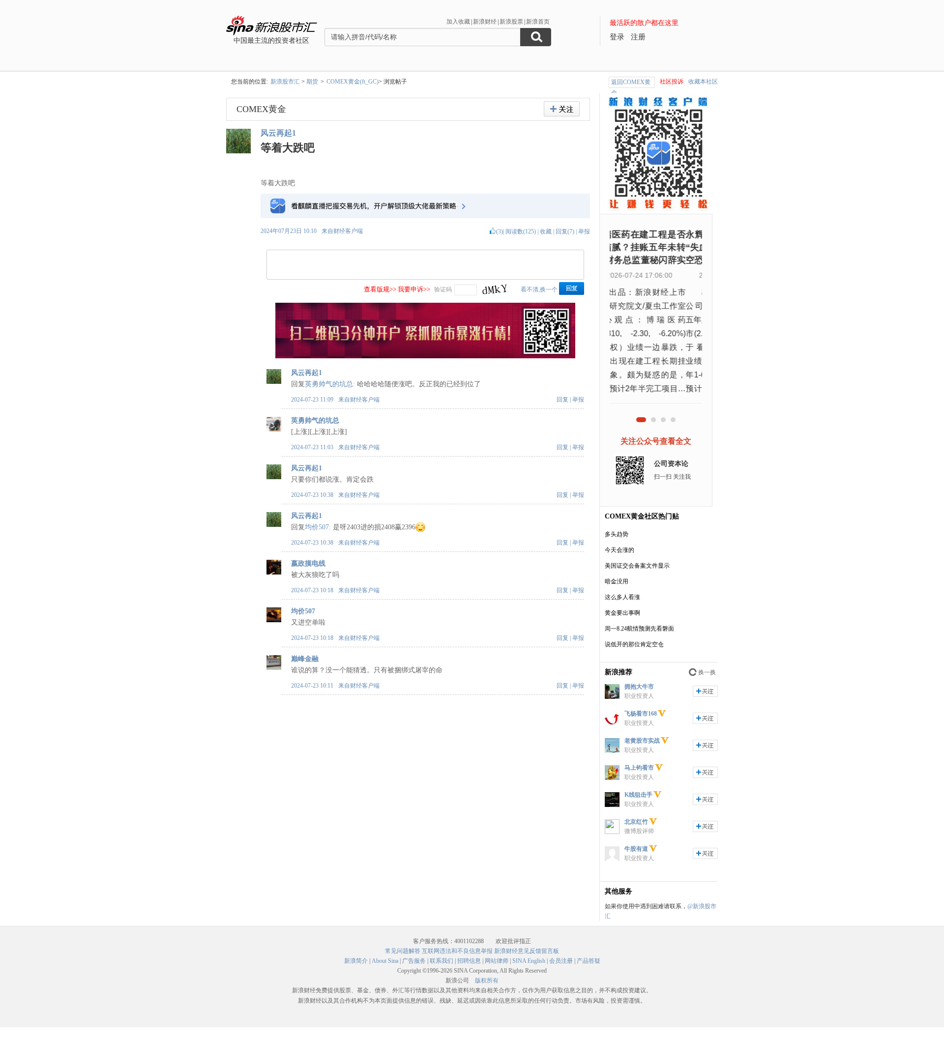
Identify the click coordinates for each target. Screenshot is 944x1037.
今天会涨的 (619, 550)
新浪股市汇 (285, 81)
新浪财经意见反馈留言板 (526, 951)
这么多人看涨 (622, 597)
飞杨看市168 (640, 713)
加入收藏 (458, 21)
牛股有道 (636, 848)
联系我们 (441, 960)
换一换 (707, 672)
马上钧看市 (639, 767)
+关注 (562, 108)
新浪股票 (511, 21)
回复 (562, 399)
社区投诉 (671, 81)
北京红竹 (636, 821)
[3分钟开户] (425, 356)
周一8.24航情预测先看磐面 (639, 628)
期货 (312, 81)
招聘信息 (469, 960)
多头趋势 (616, 534)
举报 (584, 231)
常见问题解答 (402, 951)
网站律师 (496, 960)
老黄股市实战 (642, 740)
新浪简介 (356, 960)
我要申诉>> (414, 289)
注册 (638, 37)
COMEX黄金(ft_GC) (352, 81)
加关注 (705, 691)
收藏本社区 (703, 81)
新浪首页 (538, 21)
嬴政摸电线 (308, 563)
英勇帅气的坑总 (329, 384)
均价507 (317, 527)
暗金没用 (616, 581)
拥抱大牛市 (639, 686)
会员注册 (561, 960)
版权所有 (487, 980)
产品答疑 (588, 960)
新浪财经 (485, 21)
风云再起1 (278, 133)
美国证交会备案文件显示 (637, 565)
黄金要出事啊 (622, 612)
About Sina (385, 960)
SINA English (528, 960)
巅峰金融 (305, 659)
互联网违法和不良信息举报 (457, 951)
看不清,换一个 (539, 289)
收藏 (546, 231)
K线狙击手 (638, 794)
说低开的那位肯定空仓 (634, 644)
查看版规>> (380, 289)
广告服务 (414, 960)
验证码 (443, 289)
